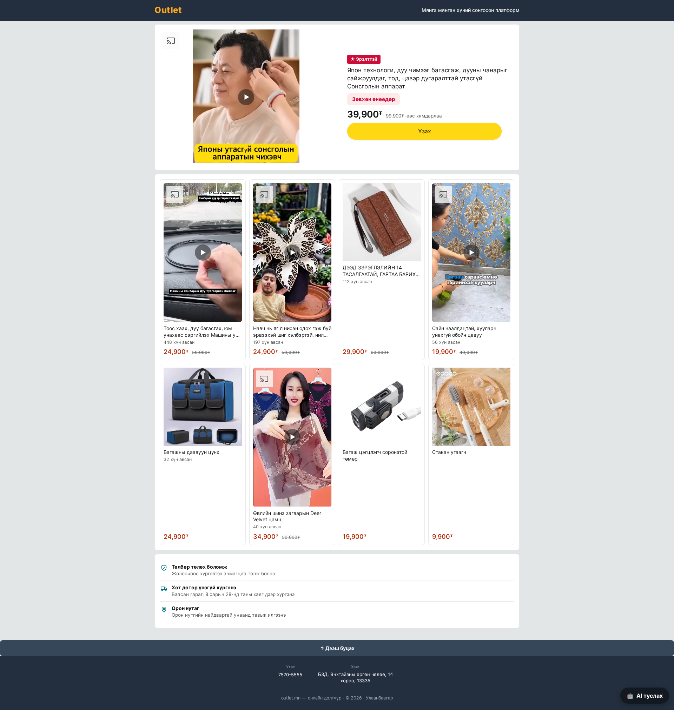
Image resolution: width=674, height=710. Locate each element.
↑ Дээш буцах (337, 648)
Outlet (168, 10)
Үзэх (424, 131)
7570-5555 (290, 674)
